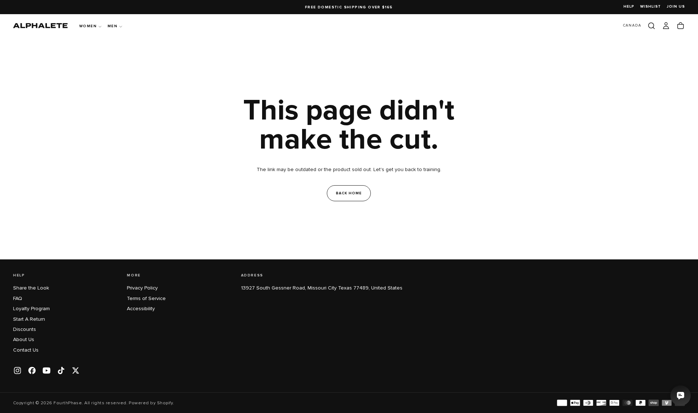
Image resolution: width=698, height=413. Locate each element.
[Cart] (680, 26)
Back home (349, 193)
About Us (23, 339)
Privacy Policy (142, 288)
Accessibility (141, 308)
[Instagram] (17, 370)
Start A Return (29, 319)
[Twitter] (75, 370)
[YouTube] (46, 370)
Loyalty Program (31, 308)
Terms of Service (146, 298)
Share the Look (31, 288)
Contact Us (26, 350)
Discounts (24, 329)
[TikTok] (61, 370)
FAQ (17, 298)
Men (112, 26)
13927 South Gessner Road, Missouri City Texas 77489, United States (321, 288)
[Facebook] (32, 370)
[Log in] (666, 26)
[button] (632, 25)
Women (88, 26)
